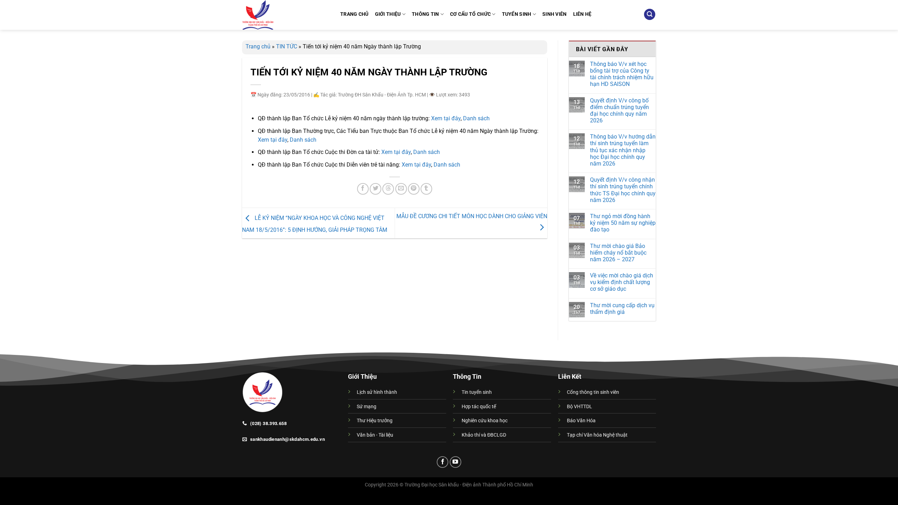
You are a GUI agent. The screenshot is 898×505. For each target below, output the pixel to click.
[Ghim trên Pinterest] (414, 189)
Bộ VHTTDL (579, 407)
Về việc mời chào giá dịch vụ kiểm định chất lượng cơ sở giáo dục (621, 282)
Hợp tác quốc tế (479, 407)
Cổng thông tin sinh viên (593, 392)
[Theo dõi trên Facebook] (442, 462)
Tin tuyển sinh (477, 392)
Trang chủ (258, 46)
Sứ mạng (366, 407)
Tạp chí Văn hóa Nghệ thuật (597, 435)
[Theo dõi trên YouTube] (455, 462)
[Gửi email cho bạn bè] (401, 189)
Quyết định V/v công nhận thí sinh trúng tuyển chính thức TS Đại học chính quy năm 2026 (623, 189)
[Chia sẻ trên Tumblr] (426, 189)
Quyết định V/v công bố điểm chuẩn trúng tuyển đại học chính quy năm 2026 (619, 110)
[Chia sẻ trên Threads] (388, 189)
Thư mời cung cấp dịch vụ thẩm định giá (622, 308)
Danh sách (476, 118)
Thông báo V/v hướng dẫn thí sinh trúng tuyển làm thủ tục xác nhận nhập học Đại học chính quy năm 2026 (623, 150)
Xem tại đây (446, 118)
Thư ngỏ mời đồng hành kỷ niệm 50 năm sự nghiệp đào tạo (623, 223)
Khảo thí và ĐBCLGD (484, 435)
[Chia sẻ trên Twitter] (375, 189)
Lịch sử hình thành (377, 392)
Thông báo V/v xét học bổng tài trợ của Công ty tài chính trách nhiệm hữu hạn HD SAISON (622, 74)
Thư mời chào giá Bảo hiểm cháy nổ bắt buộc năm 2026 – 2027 (618, 253)
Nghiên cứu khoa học (485, 421)
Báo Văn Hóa (581, 421)
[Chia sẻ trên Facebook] (363, 189)
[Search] (649, 14)
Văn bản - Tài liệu (375, 435)
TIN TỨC (286, 46)
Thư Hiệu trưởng (375, 421)
